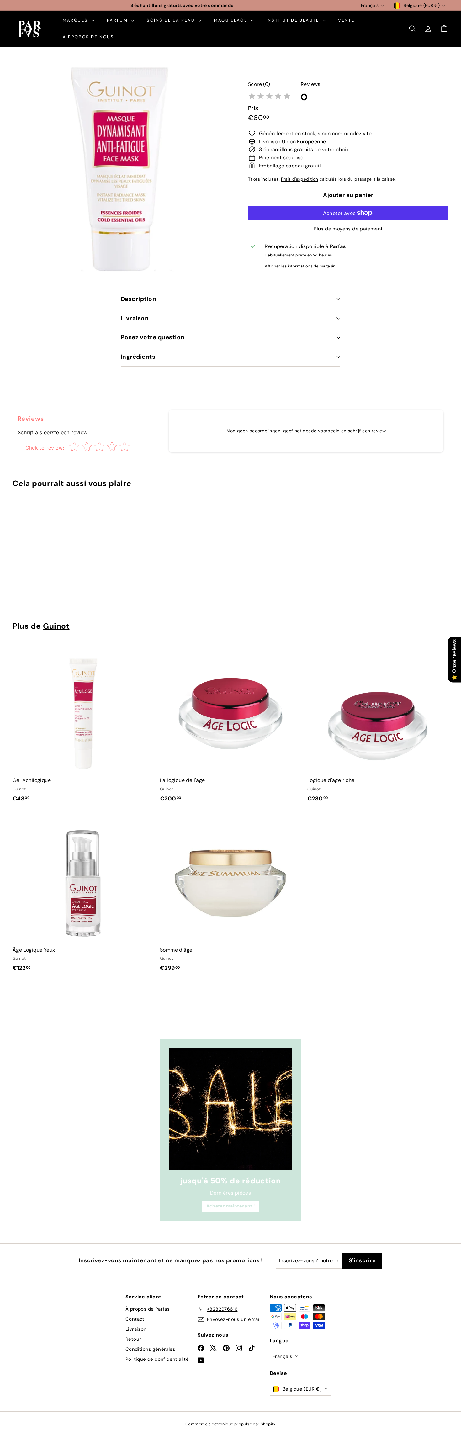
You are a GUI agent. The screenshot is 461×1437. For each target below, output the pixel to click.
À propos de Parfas (147, 1309)
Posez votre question (153, 337)
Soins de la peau (172, 20)
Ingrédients (138, 357)
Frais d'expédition (299, 179)
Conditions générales (150, 1349)
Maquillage (231, 20)
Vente (346, 20)
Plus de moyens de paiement (348, 228)
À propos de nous (88, 37)
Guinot (56, 626)
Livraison (135, 318)
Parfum (118, 20)
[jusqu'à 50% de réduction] (230, 1109)
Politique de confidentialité (157, 1359)
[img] (269, 96)
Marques (76, 20)
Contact (135, 1319)
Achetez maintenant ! (230, 1206)
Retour (133, 1339)
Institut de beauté (293, 20)
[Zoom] (120, 170)
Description (138, 299)
